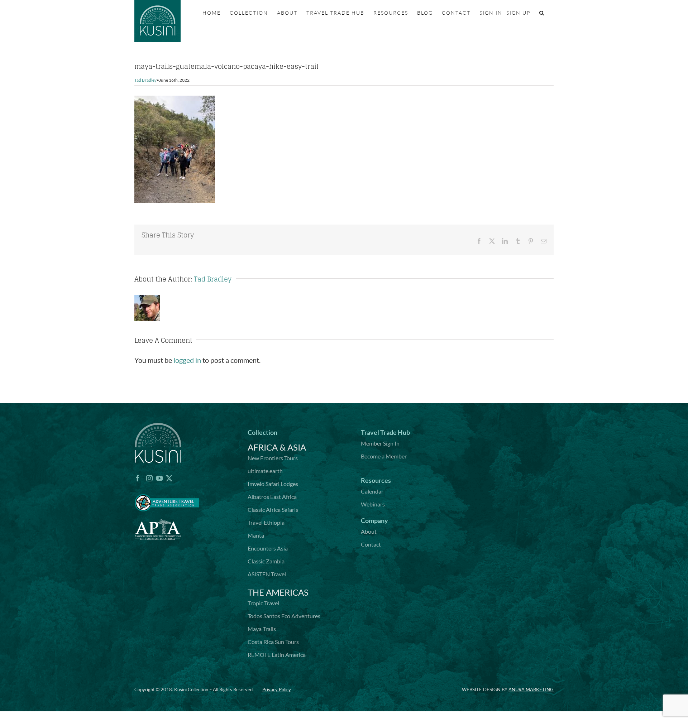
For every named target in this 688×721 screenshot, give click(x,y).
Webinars (373, 504)
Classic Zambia (266, 561)
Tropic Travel (263, 603)
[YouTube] (159, 478)
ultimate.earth (265, 470)
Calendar (372, 491)
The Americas (278, 592)
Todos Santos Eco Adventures (284, 615)
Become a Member (384, 456)
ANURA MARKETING (531, 689)
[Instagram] (149, 478)
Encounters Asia (268, 548)
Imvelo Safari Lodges (273, 483)
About (369, 531)
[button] (542, 13)
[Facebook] (137, 478)
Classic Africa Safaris (273, 509)
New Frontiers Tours (273, 458)
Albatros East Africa (272, 496)
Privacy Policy (276, 689)
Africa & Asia (277, 447)
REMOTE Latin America (277, 654)
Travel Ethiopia (266, 522)
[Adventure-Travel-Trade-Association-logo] (166, 490)
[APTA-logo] (157, 515)
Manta (256, 535)
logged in (187, 360)
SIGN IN (490, 13)
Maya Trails (262, 628)
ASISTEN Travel (267, 574)
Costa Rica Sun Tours (273, 641)
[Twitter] (169, 478)
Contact (371, 544)
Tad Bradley (145, 80)
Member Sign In (380, 443)
